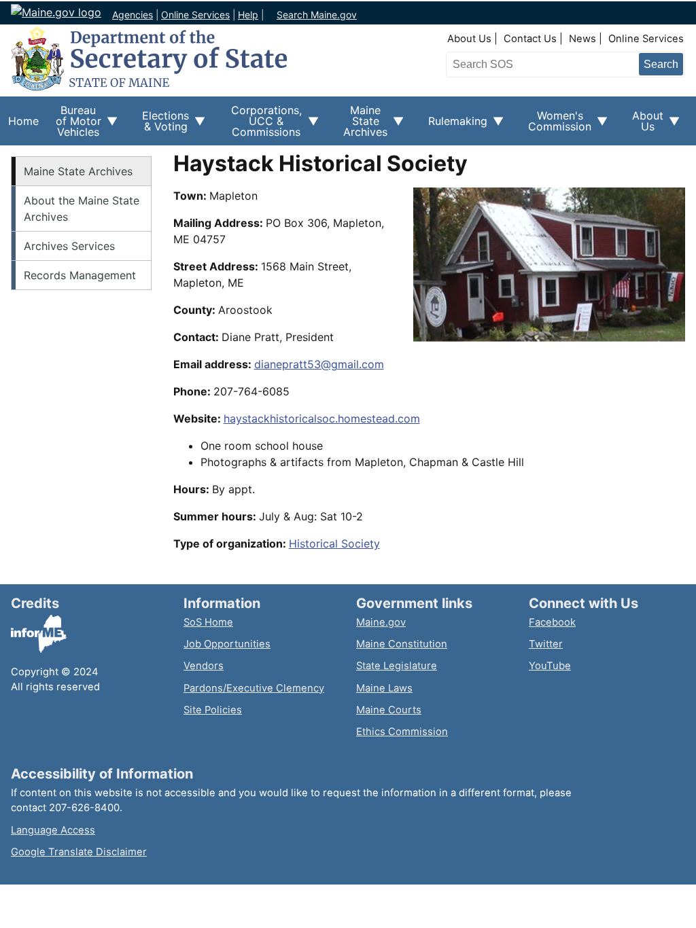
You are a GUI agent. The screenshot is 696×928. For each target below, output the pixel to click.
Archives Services (69, 246)
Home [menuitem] (23, 121)
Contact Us (530, 39)
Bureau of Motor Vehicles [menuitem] (74, 124)
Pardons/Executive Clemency (254, 688)
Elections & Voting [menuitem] (161, 126)
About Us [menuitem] (643, 126)
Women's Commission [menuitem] (555, 126)
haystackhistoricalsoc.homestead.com (322, 418)
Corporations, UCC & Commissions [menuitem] (261, 124)
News (582, 39)
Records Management (80, 275)
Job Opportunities (227, 644)
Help (248, 14)
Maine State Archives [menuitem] (361, 124)
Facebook (552, 622)
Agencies (132, 14)
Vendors (204, 666)
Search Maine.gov (317, 14)
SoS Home (208, 622)
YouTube (550, 666)
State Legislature (396, 666)
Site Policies (213, 710)
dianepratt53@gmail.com (319, 364)
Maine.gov (381, 622)
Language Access (53, 830)
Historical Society (334, 543)
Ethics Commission (402, 732)
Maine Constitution (401, 644)
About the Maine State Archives (81, 209)
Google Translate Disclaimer (79, 852)
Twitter (546, 644)
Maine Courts (388, 710)
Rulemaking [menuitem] (453, 128)
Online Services (195, 14)
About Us (469, 39)
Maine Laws (384, 688)
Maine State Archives (78, 171)
